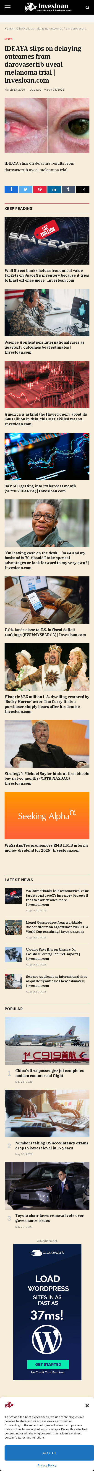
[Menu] (7, 7)
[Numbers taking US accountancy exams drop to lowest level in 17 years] (47, 1113)
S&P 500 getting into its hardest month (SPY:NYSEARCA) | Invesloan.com (40, 488)
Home (9, 28)
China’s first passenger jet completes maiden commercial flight (49, 1073)
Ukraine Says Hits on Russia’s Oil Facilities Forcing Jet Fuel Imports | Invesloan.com (53, 954)
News (8, 39)
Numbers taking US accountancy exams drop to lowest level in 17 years (51, 1145)
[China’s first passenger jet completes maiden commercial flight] (47, 1041)
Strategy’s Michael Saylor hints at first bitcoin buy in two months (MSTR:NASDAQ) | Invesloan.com (47, 778)
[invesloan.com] (49, 7)
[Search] (87, 7)
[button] (87, 1405)
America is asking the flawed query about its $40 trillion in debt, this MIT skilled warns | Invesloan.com (46, 419)
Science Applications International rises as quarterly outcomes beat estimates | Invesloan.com (44, 347)
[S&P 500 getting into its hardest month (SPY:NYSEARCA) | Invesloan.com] (47, 456)
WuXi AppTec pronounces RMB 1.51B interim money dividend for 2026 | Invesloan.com (46, 848)
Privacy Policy (47, 1465)
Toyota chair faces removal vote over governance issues (49, 1218)
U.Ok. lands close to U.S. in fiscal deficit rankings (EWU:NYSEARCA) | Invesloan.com (45, 632)
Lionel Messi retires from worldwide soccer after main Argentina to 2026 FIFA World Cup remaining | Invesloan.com (57, 927)
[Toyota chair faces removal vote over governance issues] (47, 1186)
